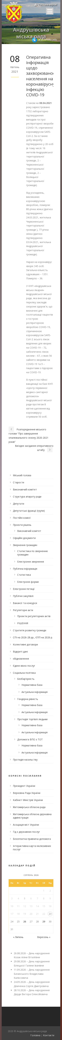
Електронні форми (28, 581)
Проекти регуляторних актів (33, 616)
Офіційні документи (24, 538)
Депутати (18, 503)
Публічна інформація (25, 568)
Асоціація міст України (26, 824)
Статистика (24, 574)
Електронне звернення (30, 561)
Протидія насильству (25, 759)
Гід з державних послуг (26, 831)
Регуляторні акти (23, 610)
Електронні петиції (24, 589)
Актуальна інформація (35, 692)
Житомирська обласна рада (29, 807)
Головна (35, 1035)
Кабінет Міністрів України (28, 800)
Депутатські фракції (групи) (29, 510)
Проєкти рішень (22, 524)
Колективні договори (25, 644)
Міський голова (22, 475)
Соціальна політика (24, 672)
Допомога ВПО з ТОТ (30, 739)
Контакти (48, 1035)
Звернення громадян (25, 545)
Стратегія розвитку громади (29, 630)
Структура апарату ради (27, 496)
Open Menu (49, 11)
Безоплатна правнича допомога (32, 838)
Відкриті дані (20, 651)
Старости (18, 482)
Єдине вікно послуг (24, 665)
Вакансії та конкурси (25, 603)
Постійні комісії (22, 517)
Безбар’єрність (25, 678)
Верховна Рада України (26, 793)
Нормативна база (32, 684)
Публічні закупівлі (23, 596)
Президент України (24, 785)
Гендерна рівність (27, 699)
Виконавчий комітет (25, 489)
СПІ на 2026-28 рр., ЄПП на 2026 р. (33, 637)
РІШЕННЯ (22, 623)
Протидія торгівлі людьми (32, 719)
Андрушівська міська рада (31, 33)
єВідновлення (21, 658)
